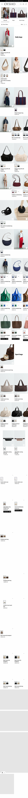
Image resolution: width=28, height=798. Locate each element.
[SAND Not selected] (18, 657)
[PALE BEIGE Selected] (2, 75)
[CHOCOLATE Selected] (2, 367)
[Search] (20, 4)
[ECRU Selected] (2, 49)
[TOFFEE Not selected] (7, 75)
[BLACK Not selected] (4, 49)
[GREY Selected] (24, 276)
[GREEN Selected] (2, 305)
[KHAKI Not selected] (4, 222)
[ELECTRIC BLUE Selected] (13, 305)
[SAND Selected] (4, 657)
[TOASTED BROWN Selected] (2, 632)
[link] (23, 4)
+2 (18, 191)
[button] (26, 4)
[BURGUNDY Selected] (13, 191)
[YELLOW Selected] (4, 602)
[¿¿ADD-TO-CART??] (12, 45)
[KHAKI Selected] (2, 332)
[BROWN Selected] (16, 109)
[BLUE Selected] (13, 276)
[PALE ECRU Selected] (2, 479)
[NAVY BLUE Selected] (2, 251)
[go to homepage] (9, 4)
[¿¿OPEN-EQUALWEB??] (3, 772)
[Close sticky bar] (26, 1)
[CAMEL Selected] (4, 577)
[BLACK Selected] (24, 134)
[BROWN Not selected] (4, 332)
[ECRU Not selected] (4, 165)
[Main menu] (2, 4)
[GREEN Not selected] (15, 305)
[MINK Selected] (2, 396)
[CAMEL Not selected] (4, 536)
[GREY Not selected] (4, 276)
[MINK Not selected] (18, 396)
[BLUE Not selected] (15, 134)
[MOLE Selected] (16, 449)
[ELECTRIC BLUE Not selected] (4, 305)
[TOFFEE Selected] (24, 305)
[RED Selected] (24, 332)
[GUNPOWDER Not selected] (4, 75)
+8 (7, 276)
